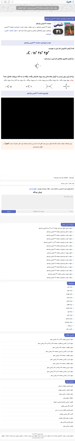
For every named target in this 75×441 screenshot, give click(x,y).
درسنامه (70, 326)
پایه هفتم (69, 304)
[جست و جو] (20, 1)
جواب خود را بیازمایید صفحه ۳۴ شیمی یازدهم (59, 260)
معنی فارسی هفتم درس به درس (64, 410)
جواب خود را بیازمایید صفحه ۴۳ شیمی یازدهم (59, 235)
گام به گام (69, 329)
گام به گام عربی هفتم (67, 406)
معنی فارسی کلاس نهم (67, 422)
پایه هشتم (69, 308)
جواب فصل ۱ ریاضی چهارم (66, 390)
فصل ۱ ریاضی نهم (68, 426)
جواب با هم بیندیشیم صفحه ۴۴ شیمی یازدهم (59, 232)
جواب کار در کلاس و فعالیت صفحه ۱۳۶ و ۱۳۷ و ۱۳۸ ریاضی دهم (55, 343)
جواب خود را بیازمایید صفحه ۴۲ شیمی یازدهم (59, 239)
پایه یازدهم (69, 319)
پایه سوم (69, 290)
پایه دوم (69, 287)
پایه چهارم (69, 294)
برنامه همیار (40, 434)
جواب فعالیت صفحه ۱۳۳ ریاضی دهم (63, 347)
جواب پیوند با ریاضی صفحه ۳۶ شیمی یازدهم (59, 253)
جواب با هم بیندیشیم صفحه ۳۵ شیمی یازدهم (59, 256)
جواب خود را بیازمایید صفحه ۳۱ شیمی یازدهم (59, 18)
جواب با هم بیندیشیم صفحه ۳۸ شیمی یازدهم (59, 246)
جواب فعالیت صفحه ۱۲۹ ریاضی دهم (63, 355)
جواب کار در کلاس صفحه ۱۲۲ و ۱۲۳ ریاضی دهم (60, 371)
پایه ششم (69, 301)
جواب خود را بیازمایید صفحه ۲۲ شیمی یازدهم (59, 277)
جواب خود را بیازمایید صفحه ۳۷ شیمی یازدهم (59, 249)
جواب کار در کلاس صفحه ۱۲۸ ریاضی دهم (61, 359)
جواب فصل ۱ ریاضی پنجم (66, 394)
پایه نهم (70, 312)
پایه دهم (69, 315)
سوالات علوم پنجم (68, 398)
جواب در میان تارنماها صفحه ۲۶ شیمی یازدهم (59, 267)
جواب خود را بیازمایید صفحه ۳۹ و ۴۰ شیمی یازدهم (58, 242)
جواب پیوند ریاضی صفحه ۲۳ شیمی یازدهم (60, 274)
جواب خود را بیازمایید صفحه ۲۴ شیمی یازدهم (59, 270)
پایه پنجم (69, 297)
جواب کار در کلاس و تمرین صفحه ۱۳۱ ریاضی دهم (59, 351)
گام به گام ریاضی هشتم (66, 414)
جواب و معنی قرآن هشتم (66, 418)
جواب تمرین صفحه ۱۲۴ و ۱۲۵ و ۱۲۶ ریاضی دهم (60, 367)
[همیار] (69, 1)
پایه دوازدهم (68, 322)
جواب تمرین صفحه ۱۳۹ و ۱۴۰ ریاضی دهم (61, 339)
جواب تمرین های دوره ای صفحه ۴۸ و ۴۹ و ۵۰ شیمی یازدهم (55, 228)
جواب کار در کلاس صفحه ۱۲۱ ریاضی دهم (62, 375)
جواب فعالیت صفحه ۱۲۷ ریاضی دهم (63, 363)
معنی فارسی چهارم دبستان (65, 386)
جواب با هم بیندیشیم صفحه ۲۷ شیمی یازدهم (59, 263)
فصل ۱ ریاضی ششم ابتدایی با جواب (63, 402)
